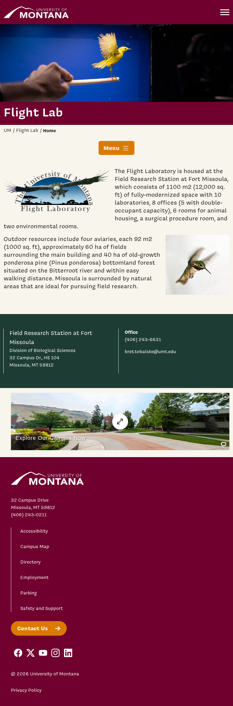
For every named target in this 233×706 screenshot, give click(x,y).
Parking (28, 593)
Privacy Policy (26, 690)
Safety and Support (41, 608)
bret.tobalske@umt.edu (150, 352)
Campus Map (34, 547)
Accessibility (34, 531)
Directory (30, 562)
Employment (34, 577)
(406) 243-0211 (29, 515)
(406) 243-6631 (143, 339)
